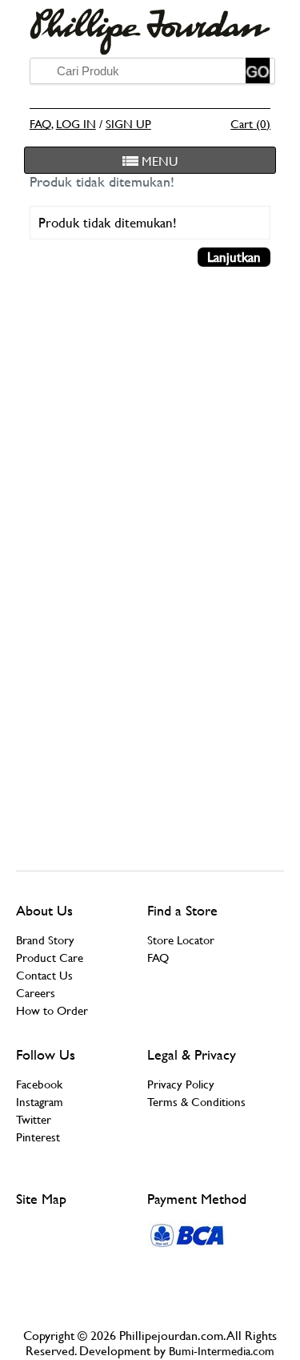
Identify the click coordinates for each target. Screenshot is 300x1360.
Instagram (39, 1102)
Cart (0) (250, 124)
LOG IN (76, 124)
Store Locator (180, 940)
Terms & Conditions (196, 1102)
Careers (35, 993)
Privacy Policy (180, 1084)
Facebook (39, 1084)
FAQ (40, 124)
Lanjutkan (234, 257)
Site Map (41, 1198)
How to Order (52, 1010)
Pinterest (38, 1137)
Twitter (33, 1119)
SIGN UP (128, 124)
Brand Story (45, 940)
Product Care (49, 957)
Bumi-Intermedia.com (221, 1351)
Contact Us (44, 975)
